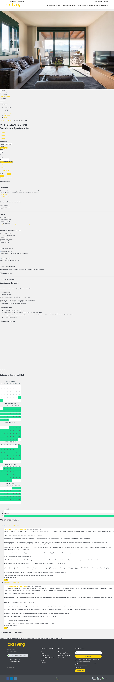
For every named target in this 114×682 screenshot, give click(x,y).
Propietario (104, 5)
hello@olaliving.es (15, 661)
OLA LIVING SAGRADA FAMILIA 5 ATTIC (15, 586)
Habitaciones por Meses (79, 5)
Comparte (3, 98)
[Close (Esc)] (0, 100)
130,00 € (9, 578)
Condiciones (7, 116)
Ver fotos (3, 94)
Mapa (5, 117)
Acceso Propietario (97, 1)
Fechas (2, 144)
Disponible (7, 513)
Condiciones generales (64, 652)
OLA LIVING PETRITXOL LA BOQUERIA (15, 529)
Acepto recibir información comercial (86, 664)
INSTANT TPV (80, 670)
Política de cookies (63, 654)
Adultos (2, 150)
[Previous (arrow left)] (0, 102)
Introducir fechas (6, 162)
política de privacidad (93, 660)
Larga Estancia (66, 5)
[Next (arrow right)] (2, 102)
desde (1, 142)
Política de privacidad (64, 655)
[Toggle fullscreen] (2, 100)
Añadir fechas (4, 148)
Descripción (4, 104)
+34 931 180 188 (15, 659)
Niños (1, 157)
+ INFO (6, 580)
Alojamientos (51, 5)
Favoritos (106, 1)
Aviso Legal (61, 657)
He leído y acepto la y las (88, 660)
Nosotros (90, 5)
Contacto (97, 5)
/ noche (14, 578)
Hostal (58, 5)
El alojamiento (7, 114)
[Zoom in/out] (4, 100)
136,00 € (9, 625)
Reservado (7, 509)
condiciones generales (84, 661)
